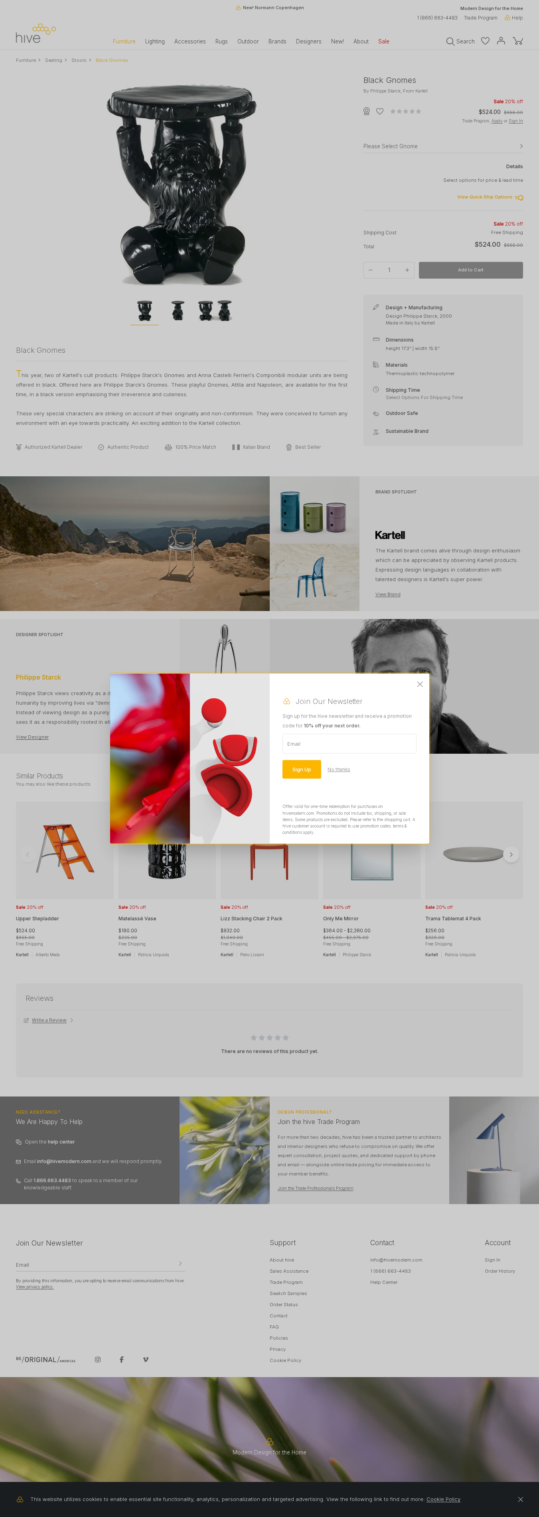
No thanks (339, 769)
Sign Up (301, 769)
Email (293, 744)
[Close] (420, 685)
